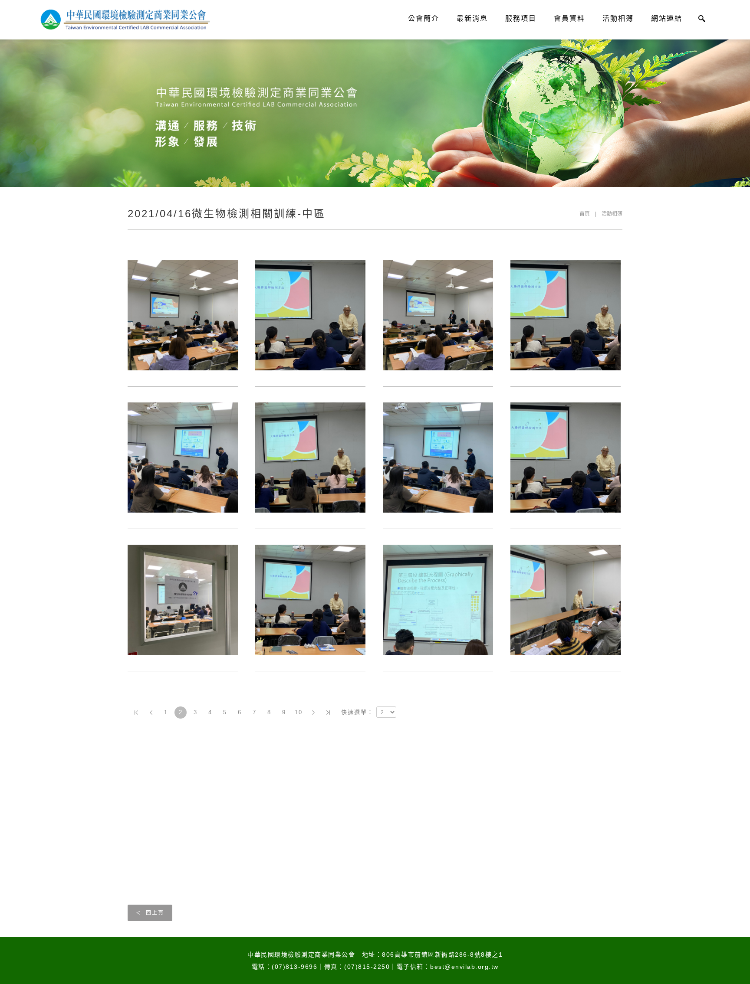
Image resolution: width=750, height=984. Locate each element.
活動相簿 (618, 18)
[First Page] (136, 712)
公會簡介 (423, 18)
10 (299, 712)
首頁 (584, 214)
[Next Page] (313, 712)
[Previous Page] (151, 712)
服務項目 (520, 18)
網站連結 (666, 18)
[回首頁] (124, 20)
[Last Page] (328, 712)
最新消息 (472, 18)
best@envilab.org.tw (464, 966)
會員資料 (569, 18)
